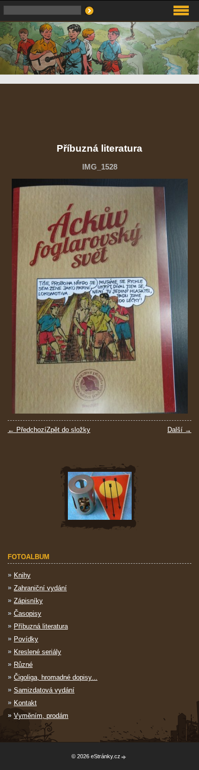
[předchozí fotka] (24, 296)
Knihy (22, 575)
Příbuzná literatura (41, 626)
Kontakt (25, 703)
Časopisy (27, 613)
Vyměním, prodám (41, 715)
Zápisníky (28, 601)
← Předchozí (27, 430)
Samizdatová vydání (44, 690)
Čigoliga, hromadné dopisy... (55, 677)
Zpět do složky (68, 430)
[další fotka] (174, 296)
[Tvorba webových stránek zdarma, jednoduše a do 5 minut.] (124, 757)
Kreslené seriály (37, 652)
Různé (23, 664)
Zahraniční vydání (40, 588)
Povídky (26, 639)
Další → (179, 430)
